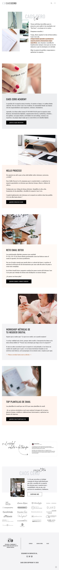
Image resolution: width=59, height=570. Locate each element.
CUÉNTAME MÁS (34, 494)
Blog (48, 543)
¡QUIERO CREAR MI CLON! (16, 202)
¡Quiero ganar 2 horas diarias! (18, 281)
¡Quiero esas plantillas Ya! (17, 419)
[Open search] (51, 3)
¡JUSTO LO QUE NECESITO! (16, 123)
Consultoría (40, 543)
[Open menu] (55, 3)
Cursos (31, 543)
